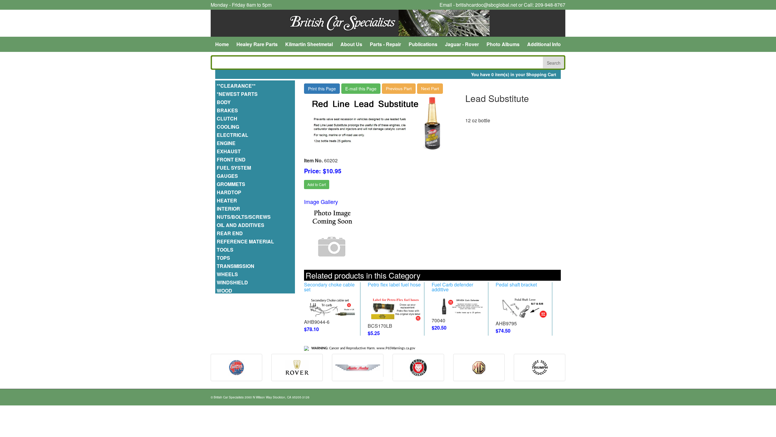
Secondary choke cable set (329, 287)
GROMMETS (231, 184)
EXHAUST (229, 151)
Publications (423, 44)
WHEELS (228, 274)
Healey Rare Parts (257, 44)
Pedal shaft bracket (516, 284)
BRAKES (228, 110)
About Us (351, 44)
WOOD (225, 290)
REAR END (230, 233)
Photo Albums (503, 44)
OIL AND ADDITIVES (241, 225)
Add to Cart (316, 184)
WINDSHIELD (233, 282)
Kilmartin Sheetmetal (309, 44)
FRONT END (232, 159)
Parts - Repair (385, 44)
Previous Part (399, 88)
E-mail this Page (360, 89)
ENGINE (227, 143)
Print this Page (322, 89)
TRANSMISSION (236, 266)
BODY (224, 102)
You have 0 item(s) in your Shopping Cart (513, 74)
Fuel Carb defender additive (452, 287)
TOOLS (226, 249)
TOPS (224, 258)
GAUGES (228, 176)
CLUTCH (228, 118)
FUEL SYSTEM (234, 168)
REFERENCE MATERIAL (246, 241)
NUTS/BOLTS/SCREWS (244, 217)
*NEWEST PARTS (238, 94)
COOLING (228, 127)
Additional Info (544, 44)
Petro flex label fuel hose (394, 284)
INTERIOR (229, 209)
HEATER (227, 200)
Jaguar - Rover (462, 44)
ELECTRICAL (233, 135)
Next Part (430, 88)
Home (222, 44)
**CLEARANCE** (237, 86)
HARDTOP (229, 192)
